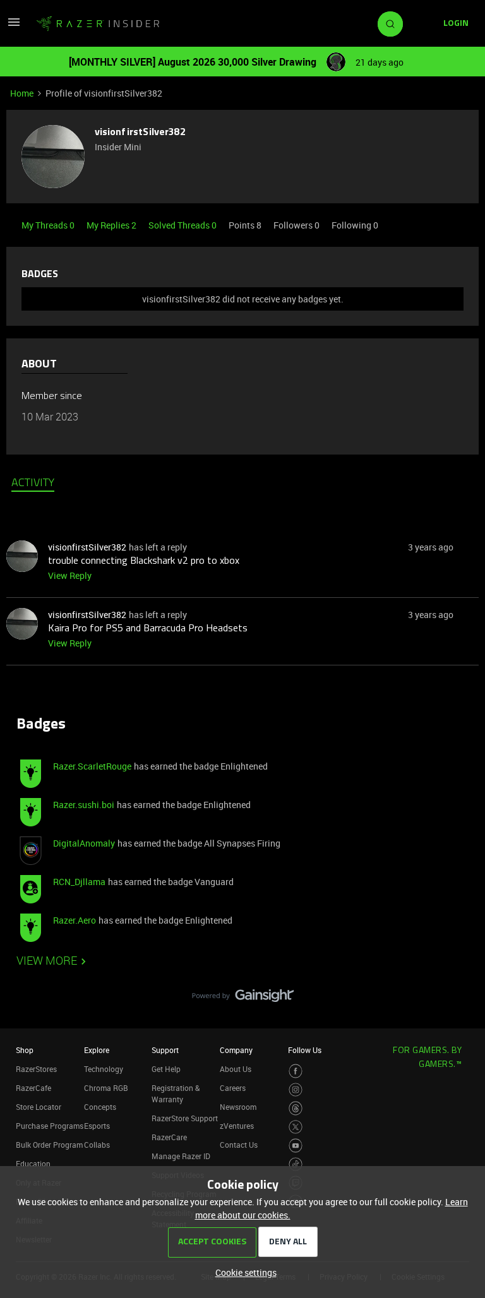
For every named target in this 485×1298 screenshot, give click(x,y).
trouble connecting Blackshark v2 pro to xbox (143, 561)
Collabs (97, 1145)
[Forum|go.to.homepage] (98, 24)
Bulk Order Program (49, 1145)
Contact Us (239, 1145)
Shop (24, 1050)
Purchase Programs (49, 1126)
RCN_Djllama (79, 882)
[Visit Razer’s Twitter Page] (296, 1127)
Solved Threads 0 (183, 225)
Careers (233, 1088)
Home (21, 93)
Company (236, 1050)
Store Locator (38, 1107)
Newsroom (238, 1107)
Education (33, 1163)
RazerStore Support (185, 1118)
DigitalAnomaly (84, 843)
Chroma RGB (106, 1088)
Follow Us (304, 1050)
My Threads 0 (48, 225)
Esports (97, 1126)
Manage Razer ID (181, 1156)
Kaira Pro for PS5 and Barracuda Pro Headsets (148, 629)
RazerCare (169, 1137)
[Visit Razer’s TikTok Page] (296, 1164)
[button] (13, 26)
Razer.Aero (74, 920)
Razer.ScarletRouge (92, 766)
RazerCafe (33, 1088)
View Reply (70, 575)
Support (165, 1050)
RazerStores (36, 1069)
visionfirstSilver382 (140, 133)
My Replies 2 (112, 225)
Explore (96, 1050)
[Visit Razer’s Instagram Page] (296, 1090)
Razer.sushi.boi (83, 805)
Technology (103, 1069)
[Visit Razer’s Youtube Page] (296, 1145)
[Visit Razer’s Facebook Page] (296, 1071)
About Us (235, 1069)
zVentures (237, 1126)
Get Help (166, 1069)
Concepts (100, 1107)
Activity (32, 483)
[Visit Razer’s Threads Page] (296, 1108)
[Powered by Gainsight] (243, 998)
